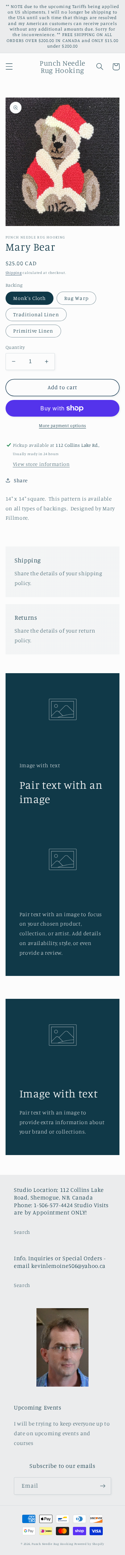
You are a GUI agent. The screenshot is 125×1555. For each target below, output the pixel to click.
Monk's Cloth (29, 298)
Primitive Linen (33, 331)
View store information (41, 464)
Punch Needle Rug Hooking (52, 1544)
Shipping (14, 272)
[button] (9, 67)
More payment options (62, 425)
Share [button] (21, 480)
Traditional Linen (36, 314)
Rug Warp (76, 298)
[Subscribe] (103, 1485)
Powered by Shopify (89, 1544)
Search (22, 1232)
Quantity (15, 347)
